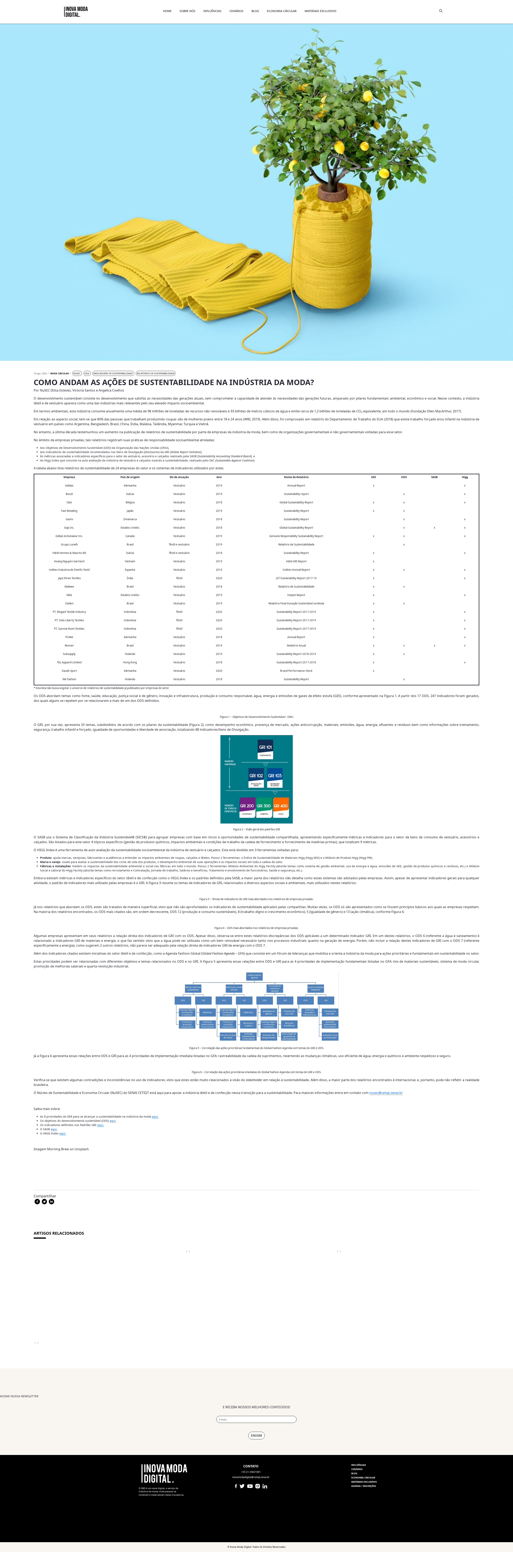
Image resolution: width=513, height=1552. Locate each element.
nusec (77, 373)
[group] (256, 1429)
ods (87, 373)
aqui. (155, 1116)
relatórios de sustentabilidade (156, 373)
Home (167, 11)
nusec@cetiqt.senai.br (386, 1093)
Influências (358, 1464)
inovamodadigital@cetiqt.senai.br (251, 1477)
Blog (354, 1473)
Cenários (236, 11)
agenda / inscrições (363, 1485)
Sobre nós (187, 11)
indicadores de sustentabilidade (113, 373)
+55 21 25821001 (251, 1472)
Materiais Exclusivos (320, 11)
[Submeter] (440, 10)
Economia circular (363, 1477)
